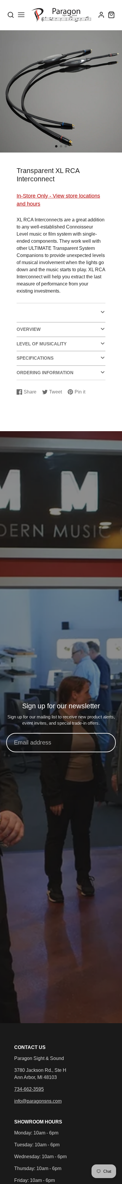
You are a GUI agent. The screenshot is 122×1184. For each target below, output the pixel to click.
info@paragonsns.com (38, 1101)
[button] (56, 146)
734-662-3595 (29, 1089)
